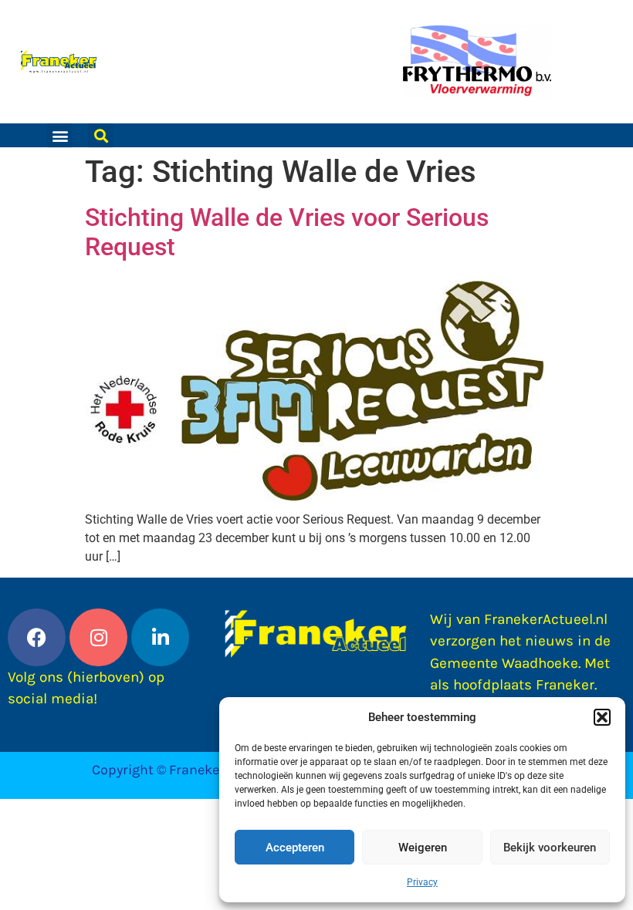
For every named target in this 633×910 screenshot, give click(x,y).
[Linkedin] (160, 637)
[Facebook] (37, 637)
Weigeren (422, 847)
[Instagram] (98, 637)
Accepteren (295, 847)
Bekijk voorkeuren (549, 847)
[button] (602, 717)
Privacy (422, 882)
